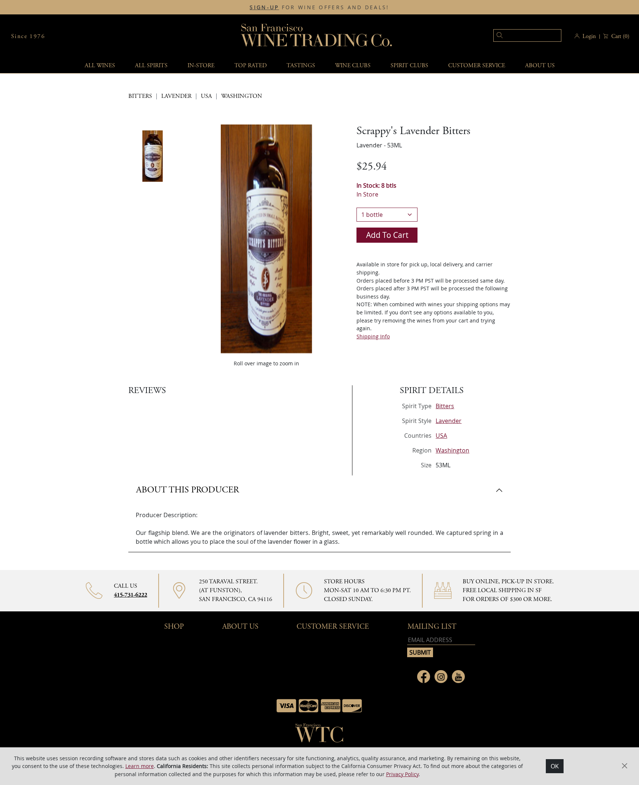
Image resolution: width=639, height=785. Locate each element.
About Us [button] (540, 65)
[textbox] (527, 35)
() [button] (620, 36)
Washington (241, 96)
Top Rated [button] (250, 65)
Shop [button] (174, 626)
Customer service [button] (476, 65)
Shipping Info (373, 336)
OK (555, 766)
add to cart (387, 235)
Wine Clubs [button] (353, 65)
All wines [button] (100, 65)
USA (206, 96)
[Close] (625, 766)
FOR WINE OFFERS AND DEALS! (319, 7)
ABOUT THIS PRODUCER (187, 489)
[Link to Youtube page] (458, 676)
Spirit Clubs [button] (409, 65)
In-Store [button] (200, 65)
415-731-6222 (130, 595)
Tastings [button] (301, 65)
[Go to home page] (319, 735)
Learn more (139, 765)
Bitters (140, 96)
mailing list (432, 626)
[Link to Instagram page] (441, 676)
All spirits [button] (151, 65)
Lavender (176, 96)
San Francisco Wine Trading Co (317, 36)
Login (589, 36)
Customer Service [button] (333, 626)
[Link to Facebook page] (423, 676)
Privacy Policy (402, 774)
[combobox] (516, 36)
